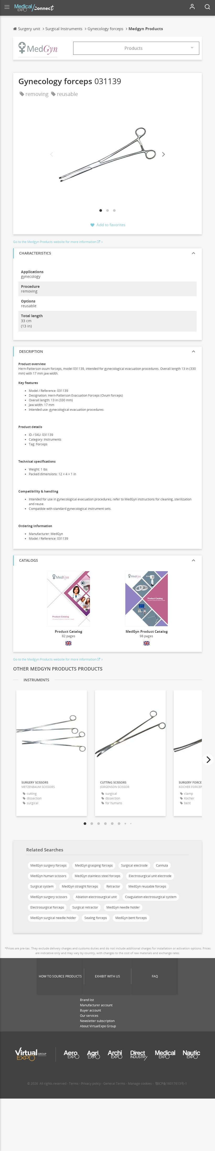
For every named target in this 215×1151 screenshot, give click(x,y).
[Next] (163, 154)
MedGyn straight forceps (80, 886)
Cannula (162, 865)
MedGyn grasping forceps (94, 865)
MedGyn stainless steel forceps (97, 876)
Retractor (113, 886)
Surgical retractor (85, 907)
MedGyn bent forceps (131, 918)
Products (134, 48)
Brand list (87, 1000)
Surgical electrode (134, 865)
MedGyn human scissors (48, 876)
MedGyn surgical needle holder (53, 918)
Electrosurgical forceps (47, 907)
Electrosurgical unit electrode (150, 876)
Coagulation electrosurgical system (150, 897)
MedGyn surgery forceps (48, 865)
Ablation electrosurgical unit (96, 897)
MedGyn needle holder (123, 907)
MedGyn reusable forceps (147, 886)
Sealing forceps (95, 918)
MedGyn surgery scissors (48, 897)
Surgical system (41, 886)
